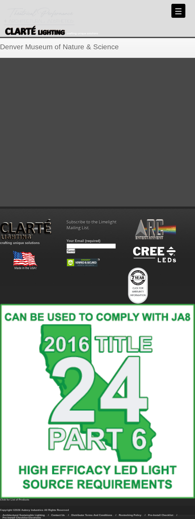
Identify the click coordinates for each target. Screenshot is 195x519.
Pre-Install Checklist (160, 515)
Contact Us (58, 515)
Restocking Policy (130, 515)
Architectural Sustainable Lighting (24, 515)
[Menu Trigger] (178, 11)
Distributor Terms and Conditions (91, 515)
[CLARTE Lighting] (51, 34)
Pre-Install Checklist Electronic (22, 517)
